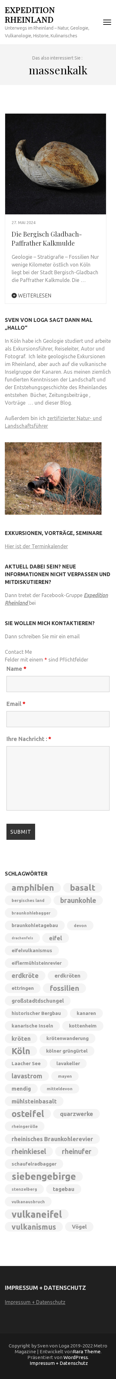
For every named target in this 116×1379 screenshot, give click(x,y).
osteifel (28, 1114)
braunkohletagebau (35, 925)
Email (15, 703)
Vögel (79, 1227)
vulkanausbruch (28, 1201)
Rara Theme (87, 1351)
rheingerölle (25, 1126)
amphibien (33, 887)
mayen (65, 1076)
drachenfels (22, 938)
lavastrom (27, 1076)
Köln (21, 1051)
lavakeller (68, 1063)
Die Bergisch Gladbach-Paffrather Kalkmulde (47, 238)
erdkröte (25, 975)
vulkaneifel (37, 1214)
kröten (21, 1038)
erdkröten (67, 975)
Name (16, 668)
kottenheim (83, 1025)
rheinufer (77, 1151)
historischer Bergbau (36, 1013)
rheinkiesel (29, 1151)
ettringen (23, 988)
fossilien (64, 988)
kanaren (86, 1013)
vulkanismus (34, 1227)
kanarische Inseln (32, 1025)
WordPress (75, 1357)
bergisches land (28, 900)
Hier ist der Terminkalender (36, 546)
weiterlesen (34, 295)
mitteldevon (59, 1088)
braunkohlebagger (31, 913)
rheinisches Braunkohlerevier (52, 1139)
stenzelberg (24, 1189)
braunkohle (78, 900)
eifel (55, 938)
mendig (21, 1088)
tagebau (63, 1189)
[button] (11, 1367)
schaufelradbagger (34, 1164)
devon (80, 925)
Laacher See (26, 1063)
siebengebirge (44, 1176)
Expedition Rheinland (30, 14)
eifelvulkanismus (32, 950)
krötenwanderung (67, 1038)
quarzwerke (76, 1114)
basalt (82, 887)
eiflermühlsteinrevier (37, 963)
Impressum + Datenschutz (35, 1302)
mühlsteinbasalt (34, 1101)
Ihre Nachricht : (28, 739)
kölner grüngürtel (67, 1051)
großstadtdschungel (38, 1001)
